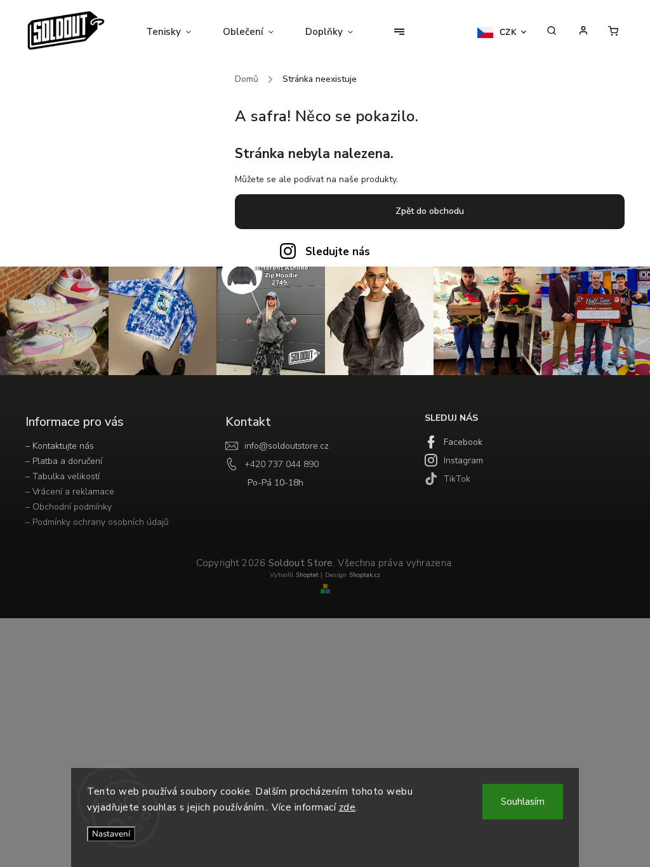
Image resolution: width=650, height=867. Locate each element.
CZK (508, 32)
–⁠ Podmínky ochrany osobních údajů (97, 522)
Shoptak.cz (364, 575)
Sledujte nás (337, 251)
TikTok (457, 479)
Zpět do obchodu (429, 211)
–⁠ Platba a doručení (63, 461)
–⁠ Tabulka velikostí (62, 476)
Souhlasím (523, 801)
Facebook (463, 442)
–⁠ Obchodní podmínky (68, 507)
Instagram (463, 460)
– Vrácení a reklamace (69, 492)
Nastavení (111, 834)
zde (347, 807)
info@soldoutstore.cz (286, 446)
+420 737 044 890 (281, 464)
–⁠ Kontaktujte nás (59, 446)
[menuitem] (176, 31)
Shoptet (307, 575)
